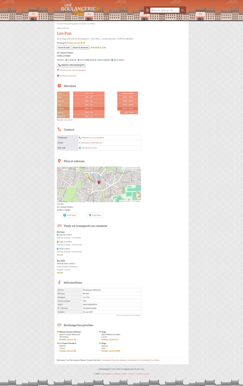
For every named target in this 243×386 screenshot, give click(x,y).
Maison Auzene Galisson (70, 332)
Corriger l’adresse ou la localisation (130, 201)
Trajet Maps (96, 215)
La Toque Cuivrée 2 (67, 343)
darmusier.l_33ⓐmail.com (91, 143)
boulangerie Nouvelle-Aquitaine (114, 360)
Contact (131, 374)
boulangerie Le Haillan (150, 360)
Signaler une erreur (65, 120)
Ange (104, 332)
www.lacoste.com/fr (89, 148)
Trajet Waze (71, 215)
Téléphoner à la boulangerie (92, 138)
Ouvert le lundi (64, 48)
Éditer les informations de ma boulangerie (129, 315)
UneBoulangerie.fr (85, 10)
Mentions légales (120, 374)
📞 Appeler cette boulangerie (71, 65)
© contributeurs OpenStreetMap (132, 168)
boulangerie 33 (134, 360)
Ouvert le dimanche (80, 48)
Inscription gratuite (142, 374)
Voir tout (60, 255)
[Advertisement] (165, 44)
